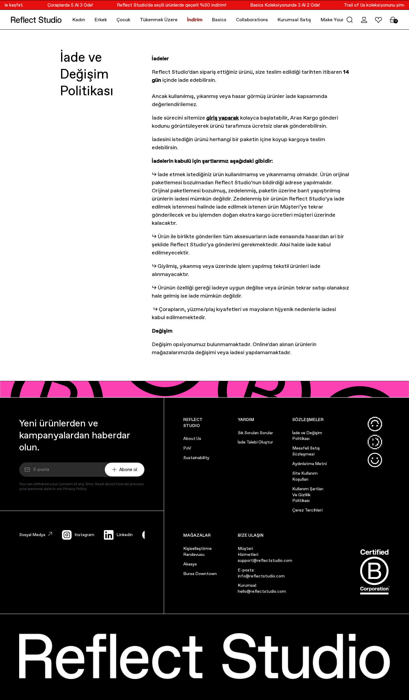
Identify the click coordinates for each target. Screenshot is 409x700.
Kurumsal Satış (294, 19)
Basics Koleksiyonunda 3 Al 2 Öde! (281, 5)
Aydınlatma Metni (309, 463)
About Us (192, 438)
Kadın (78, 19)
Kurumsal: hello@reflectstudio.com (262, 588)
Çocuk (123, 19)
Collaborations (252, 19)
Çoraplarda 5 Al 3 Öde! (66, 5)
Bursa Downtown (200, 573)
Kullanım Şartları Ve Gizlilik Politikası (307, 494)
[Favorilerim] (378, 19)
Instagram (84, 534)
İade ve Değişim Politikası (307, 435)
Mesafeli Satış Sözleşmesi (306, 451)
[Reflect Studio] (36, 19)
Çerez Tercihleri (307, 510)
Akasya (190, 564)
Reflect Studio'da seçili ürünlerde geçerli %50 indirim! (167, 5)
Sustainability (196, 457)
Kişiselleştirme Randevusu (197, 551)
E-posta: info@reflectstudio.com (261, 573)
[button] (349, 19)
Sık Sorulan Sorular (255, 432)
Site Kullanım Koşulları (305, 476)
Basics (219, 19)
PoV (187, 448)
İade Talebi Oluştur (255, 442)
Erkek (101, 19)
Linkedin (124, 534)
